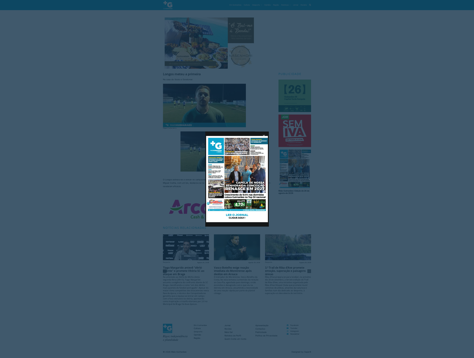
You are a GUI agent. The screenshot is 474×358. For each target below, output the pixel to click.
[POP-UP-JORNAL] (237, 137)
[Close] (263, 136)
